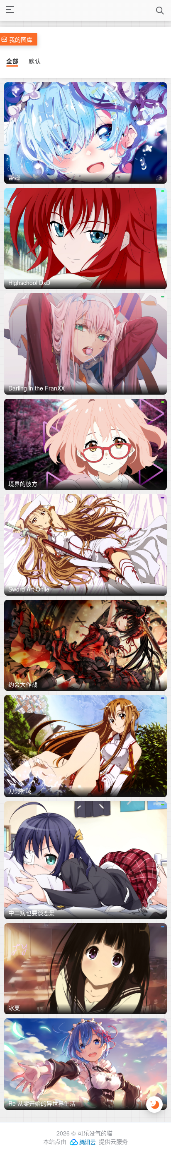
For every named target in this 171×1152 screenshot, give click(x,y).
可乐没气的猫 (95, 1133)
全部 (12, 61)
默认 (35, 61)
